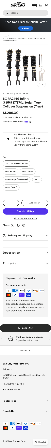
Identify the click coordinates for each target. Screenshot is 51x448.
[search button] (6, 13)
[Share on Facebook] (18, 225)
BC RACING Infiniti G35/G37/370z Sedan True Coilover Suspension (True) (24, 39)
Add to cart (34, 203)
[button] (34, 5)
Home (5, 36)
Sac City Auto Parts (17, 441)
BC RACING (8, 93)
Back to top (25, 350)
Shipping (7, 117)
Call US (25, 28)
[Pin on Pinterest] (24, 225)
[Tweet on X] (12, 225)
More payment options (25, 218)
